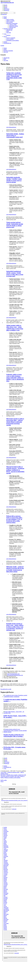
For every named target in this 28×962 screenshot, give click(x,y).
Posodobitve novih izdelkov (12, 40)
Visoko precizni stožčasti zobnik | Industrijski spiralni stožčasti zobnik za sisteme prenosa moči (14, 225)
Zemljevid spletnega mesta (13, 772)
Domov (5, 16)
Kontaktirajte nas (7, 43)
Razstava (8, 35)
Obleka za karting (10, 20)
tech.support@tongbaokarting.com (15, 675)
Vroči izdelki (3, 772)
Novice (5, 36)
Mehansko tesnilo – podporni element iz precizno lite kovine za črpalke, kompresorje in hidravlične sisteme (15, 569)
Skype (2, 781)
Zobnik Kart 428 (22, 775)
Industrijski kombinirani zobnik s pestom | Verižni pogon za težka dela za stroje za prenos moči (14, 274)
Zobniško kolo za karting (12, 775)
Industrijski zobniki (13, 26)
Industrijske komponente (11, 23)
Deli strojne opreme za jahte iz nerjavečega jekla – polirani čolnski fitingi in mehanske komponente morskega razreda (15, 422)
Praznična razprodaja (8, 28)
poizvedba (8, 127)
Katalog (5, 41)
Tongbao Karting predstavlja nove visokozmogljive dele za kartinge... (13, 735)
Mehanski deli (12, 27)
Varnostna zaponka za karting (7, 776)
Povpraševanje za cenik (6, 689)
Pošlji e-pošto (4, 780)
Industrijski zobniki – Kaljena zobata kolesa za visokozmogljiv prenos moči (15, 135)
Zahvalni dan (9, 30)
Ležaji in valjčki (12, 24)
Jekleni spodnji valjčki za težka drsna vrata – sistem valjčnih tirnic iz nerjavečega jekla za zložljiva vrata (14, 328)
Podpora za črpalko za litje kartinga (12, 777)
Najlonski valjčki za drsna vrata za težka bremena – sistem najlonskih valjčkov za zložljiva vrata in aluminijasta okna (15, 378)
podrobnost (13, 127)
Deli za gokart (9, 22)
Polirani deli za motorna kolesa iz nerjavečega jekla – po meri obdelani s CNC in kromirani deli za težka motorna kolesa (14, 519)
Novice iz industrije (10, 37)
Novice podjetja (9, 39)
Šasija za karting (10, 19)
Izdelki (5, 18)
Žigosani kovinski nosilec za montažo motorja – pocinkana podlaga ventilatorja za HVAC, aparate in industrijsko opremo (15, 470)
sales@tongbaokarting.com (7, 2)
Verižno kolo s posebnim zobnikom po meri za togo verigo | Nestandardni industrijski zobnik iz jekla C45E (14, 76)
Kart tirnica (3, 775)
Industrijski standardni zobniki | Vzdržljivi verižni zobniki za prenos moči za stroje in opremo (14, 180)
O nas (4, 33)
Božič (7, 31)
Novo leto (8, 32)
